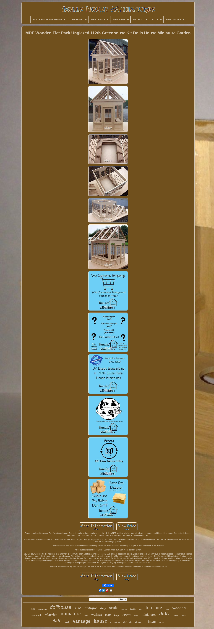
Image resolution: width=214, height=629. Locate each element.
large (116, 615)
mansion (115, 622)
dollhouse (60, 607)
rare (161, 622)
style (183, 615)
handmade (36, 614)
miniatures (149, 614)
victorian (51, 614)
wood (136, 615)
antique (91, 608)
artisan (150, 621)
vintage (81, 621)
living (167, 609)
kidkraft (127, 622)
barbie (133, 609)
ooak (67, 622)
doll (56, 620)
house (100, 621)
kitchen (175, 615)
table (108, 614)
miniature (71, 613)
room (127, 614)
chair (33, 609)
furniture (154, 607)
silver (138, 622)
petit (86, 615)
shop (103, 608)
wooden (179, 607)
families (124, 609)
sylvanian (42, 609)
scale (113, 607)
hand (140, 609)
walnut (96, 614)
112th (78, 608)
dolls (164, 613)
